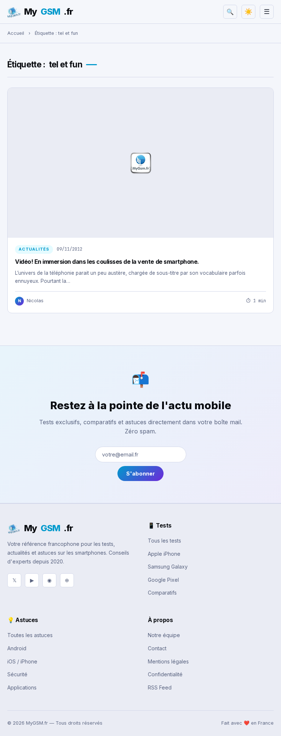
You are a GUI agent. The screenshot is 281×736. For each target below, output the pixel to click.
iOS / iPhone (22, 661)
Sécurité (17, 674)
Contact (157, 648)
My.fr (48, 11)
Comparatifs (162, 592)
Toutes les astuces (30, 635)
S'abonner (140, 473)
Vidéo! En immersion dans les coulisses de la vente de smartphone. (107, 261)
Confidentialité (165, 674)
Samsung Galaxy (168, 566)
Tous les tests (164, 540)
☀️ (248, 11)
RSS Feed (160, 687)
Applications (22, 687)
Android (16, 648)
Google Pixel (163, 580)
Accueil (15, 33)
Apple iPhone (164, 554)
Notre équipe (164, 635)
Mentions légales (168, 661)
